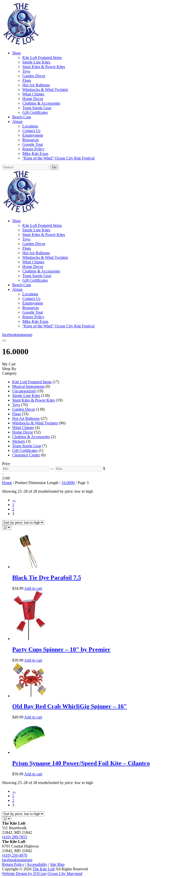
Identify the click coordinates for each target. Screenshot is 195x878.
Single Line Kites (36, 62)
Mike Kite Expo (35, 153)
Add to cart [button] (33, 588)
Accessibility (37, 864)
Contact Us (31, 131)
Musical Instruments (28, 386)
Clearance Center (26, 455)
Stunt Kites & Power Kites (43, 67)
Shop (16, 53)
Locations (30, 126)
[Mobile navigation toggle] (4, 340)
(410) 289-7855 (14, 837)
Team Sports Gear (36, 108)
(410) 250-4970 (14, 855)
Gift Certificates (35, 112)
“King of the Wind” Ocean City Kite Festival (58, 158)
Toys (26, 71)
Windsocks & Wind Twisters (45, 89)
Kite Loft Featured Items (42, 57)
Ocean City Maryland (64, 873)
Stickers (18, 441)
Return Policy (33, 149)
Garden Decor (33, 76)
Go (54, 167)
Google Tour (32, 144)
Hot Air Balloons (36, 85)
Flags (26, 80)
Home (7, 483)
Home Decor (32, 99)
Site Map (57, 864)
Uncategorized (24, 391)
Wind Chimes (33, 94)
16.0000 (68, 483)
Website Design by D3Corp (24, 873)
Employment (32, 135)
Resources (30, 140)
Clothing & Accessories (41, 103)
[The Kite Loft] (21, 44)
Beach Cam (21, 117)
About (17, 121)
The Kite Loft (43, 869)
